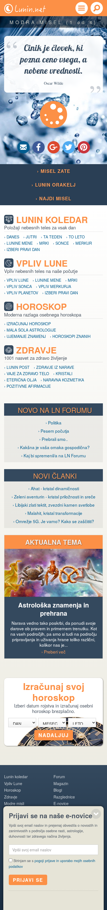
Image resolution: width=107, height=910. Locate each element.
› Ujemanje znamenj (25, 336)
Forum (59, 776)
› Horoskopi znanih (70, 336)
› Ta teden (51, 236)
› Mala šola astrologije (30, 330)
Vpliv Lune (41, 263)
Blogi (58, 790)
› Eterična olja (20, 380)
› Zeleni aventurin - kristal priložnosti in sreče (53, 496)
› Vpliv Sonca (18, 286)
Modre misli (14, 803)
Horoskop (41, 306)
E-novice (61, 803)
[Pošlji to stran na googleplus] (53, 147)
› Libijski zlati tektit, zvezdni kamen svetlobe (54, 504)
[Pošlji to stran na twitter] (69, 147)
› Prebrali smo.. (53, 439)
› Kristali (62, 373)
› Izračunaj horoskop (27, 323)
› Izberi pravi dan (22, 249)
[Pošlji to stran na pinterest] (84, 147)
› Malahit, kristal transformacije (53, 513)
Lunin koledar (52, 219)
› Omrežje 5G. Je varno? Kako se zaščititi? (53, 521)
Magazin (61, 783)
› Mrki (43, 243)
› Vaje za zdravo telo (26, 373)
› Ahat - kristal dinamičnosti (53, 488)
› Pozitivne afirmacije (27, 386)
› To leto (75, 236)
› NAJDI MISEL (53, 198)
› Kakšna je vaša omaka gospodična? (54, 447)
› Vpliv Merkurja (53, 286)
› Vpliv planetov (21, 292)
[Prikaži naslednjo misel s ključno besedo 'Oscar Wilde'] (53, 114)
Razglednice (64, 797)
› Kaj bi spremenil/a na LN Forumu (53, 455)
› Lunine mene (18, 243)
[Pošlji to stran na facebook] (38, 147)
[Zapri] (96, 814)
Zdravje (36, 350)
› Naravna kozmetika (62, 380)
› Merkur (82, 243)
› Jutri (30, 236)
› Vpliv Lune (16, 280)
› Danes (11, 236)
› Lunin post (17, 367)
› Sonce (61, 243)
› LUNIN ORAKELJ (54, 184)
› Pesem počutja (53, 430)
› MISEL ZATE (53, 171)
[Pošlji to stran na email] (23, 147)
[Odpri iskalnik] (97, 8)
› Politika (53, 422)
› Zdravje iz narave (54, 367)
